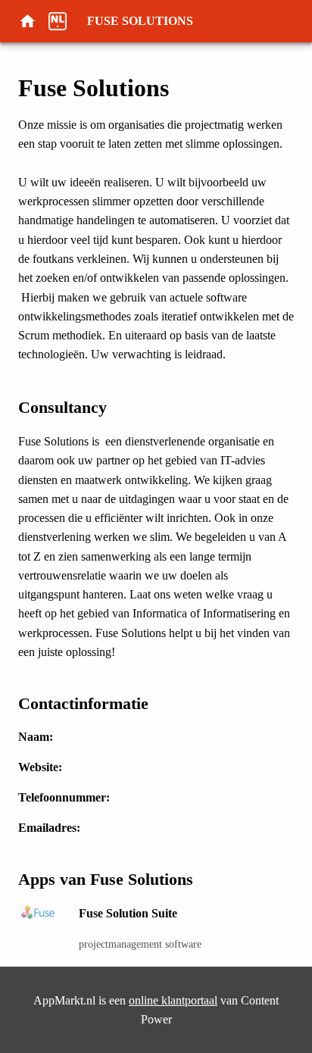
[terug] (33, 21)
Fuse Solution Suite (128, 913)
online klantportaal (173, 1000)
